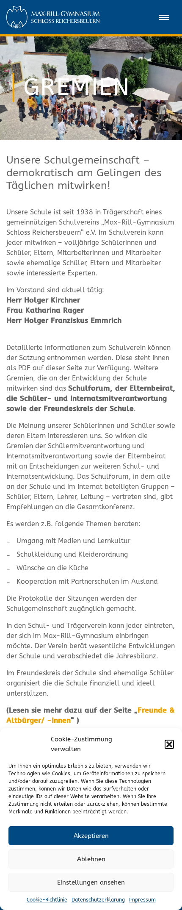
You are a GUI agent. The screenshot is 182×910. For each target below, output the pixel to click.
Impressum (142, 900)
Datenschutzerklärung (98, 900)
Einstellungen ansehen (91, 882)
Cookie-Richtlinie (47, 900)
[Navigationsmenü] (164, 17)
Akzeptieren (91, 836)
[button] (169, 744)
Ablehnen (91, 859)
